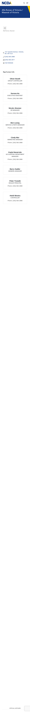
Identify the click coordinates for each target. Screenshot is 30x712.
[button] (27, 3)
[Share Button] (5, 28)
